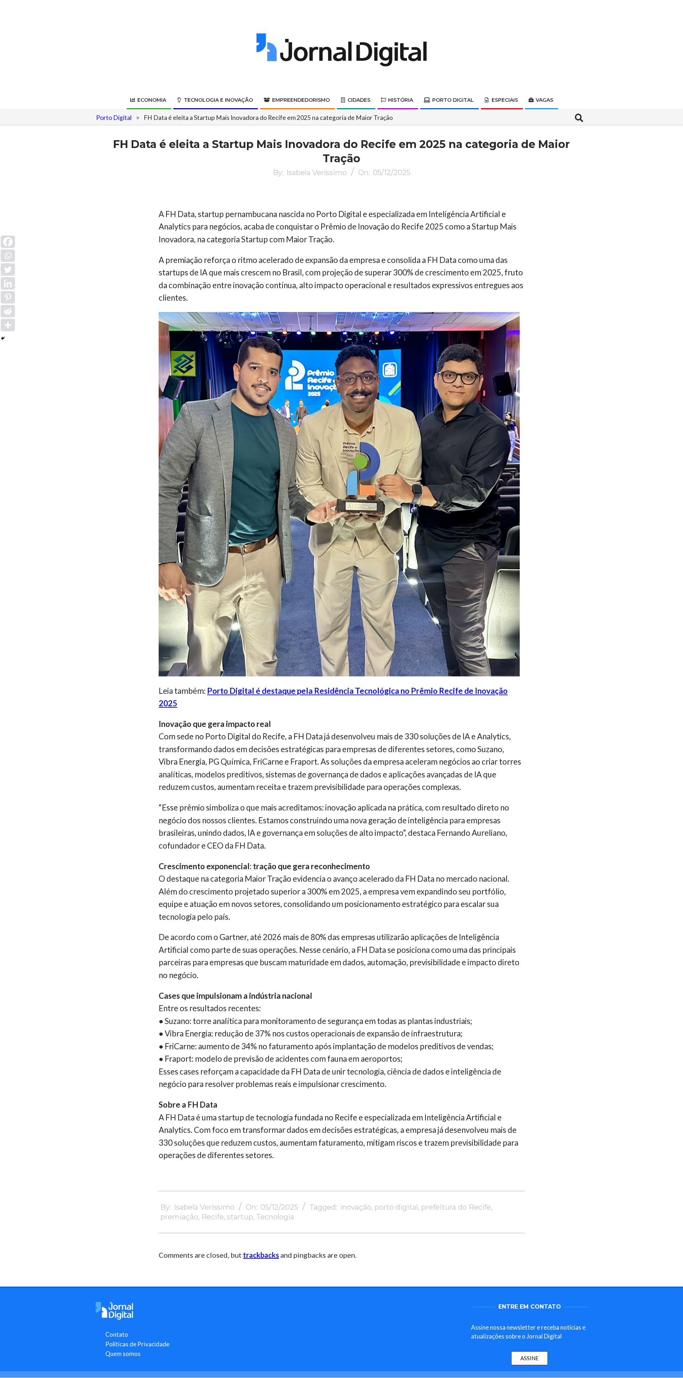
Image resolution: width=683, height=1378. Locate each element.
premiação (179, 1217)
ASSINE (529, 1358)
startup (240, 1217)
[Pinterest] (8, 297)
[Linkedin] (8, 283)
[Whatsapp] (8, 255)
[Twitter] (8, 269)
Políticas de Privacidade (137, 1344)
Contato (116, 1334)
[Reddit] (8, 311)
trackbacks (261, 1255)
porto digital (396, 1207)
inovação (355, 1207)
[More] (8, 325)
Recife (212, 1217)
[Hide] (3, 338)
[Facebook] (8, 242)
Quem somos (123, 1353)
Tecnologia (275, 1217)
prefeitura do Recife (456, 1207)
